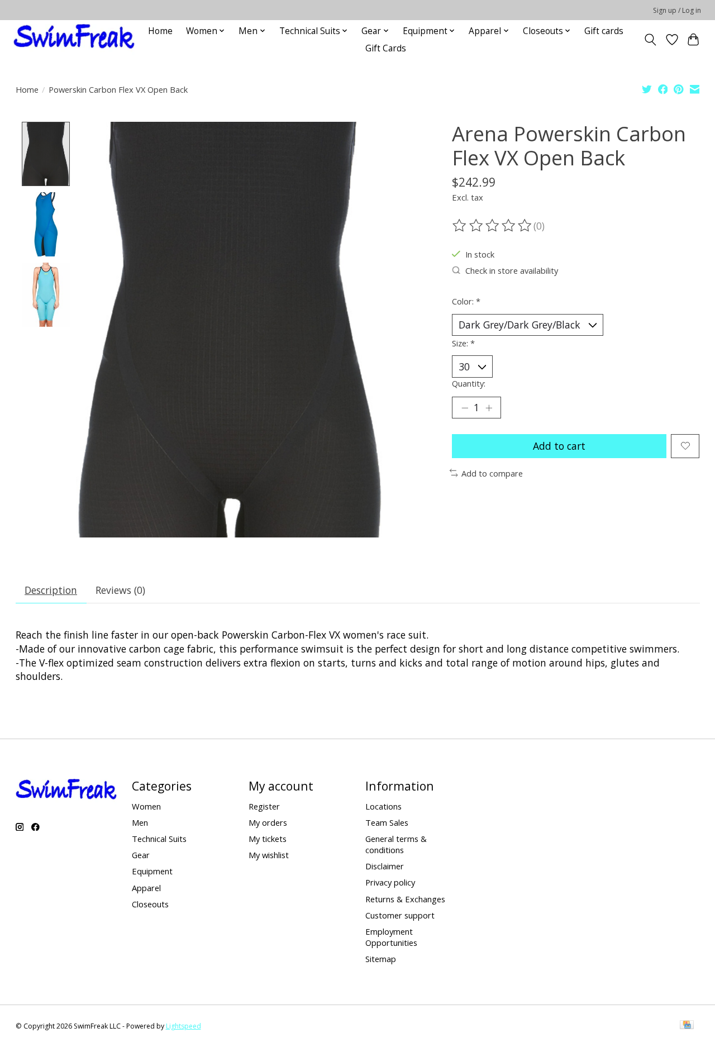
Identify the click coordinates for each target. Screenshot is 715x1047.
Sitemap (380, 958)
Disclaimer (384, 866)
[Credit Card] (687, 1025)
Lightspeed (183, 1026)
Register (264, 806)
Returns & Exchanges (405, 899)
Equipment (152, 871)
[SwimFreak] (74, 39)
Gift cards (603, 31)
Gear (141, 854)
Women (146, 806)
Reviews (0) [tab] (120, 590)
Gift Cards (385, 48)
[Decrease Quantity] (465, 408)
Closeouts (150, 904)
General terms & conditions (396, 844)
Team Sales (386, 822)
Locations (383, 806)
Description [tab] (51, 590)
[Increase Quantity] (489, 408)
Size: (463, 343)
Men (140, 822)
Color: (466, 301)
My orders (268, 822)
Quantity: (468, 383)
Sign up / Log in (677, 10)
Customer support (400, 915)
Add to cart (559, 446)
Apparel (146, 887)
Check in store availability (511, 270)
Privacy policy (390, 882)
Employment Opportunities (391, 937)
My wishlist (269, 854)
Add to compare (492, 473)
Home (160, 31)
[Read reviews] (492, 225)
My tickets (268, 838)
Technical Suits (159, 838)
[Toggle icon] (650, 40)
